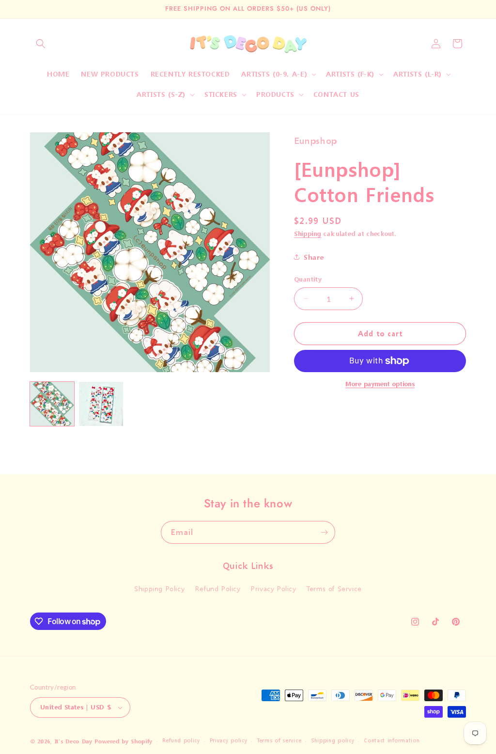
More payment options (380, 384)
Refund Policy (218, 588)
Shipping (308, 233)
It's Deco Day (74, 741)
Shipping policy (333, 741)
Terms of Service (334, 588)
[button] (40, 43)
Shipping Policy (159, 588)
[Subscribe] (324, 532)
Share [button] (314, 257)
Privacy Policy (273, 588)
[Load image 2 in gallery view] (101, 404)
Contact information (391, 741)
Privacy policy (229, 741)
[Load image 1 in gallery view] (52, 404)
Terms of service (279, 741)
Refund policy (181, 741)
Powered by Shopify (123, 741)
